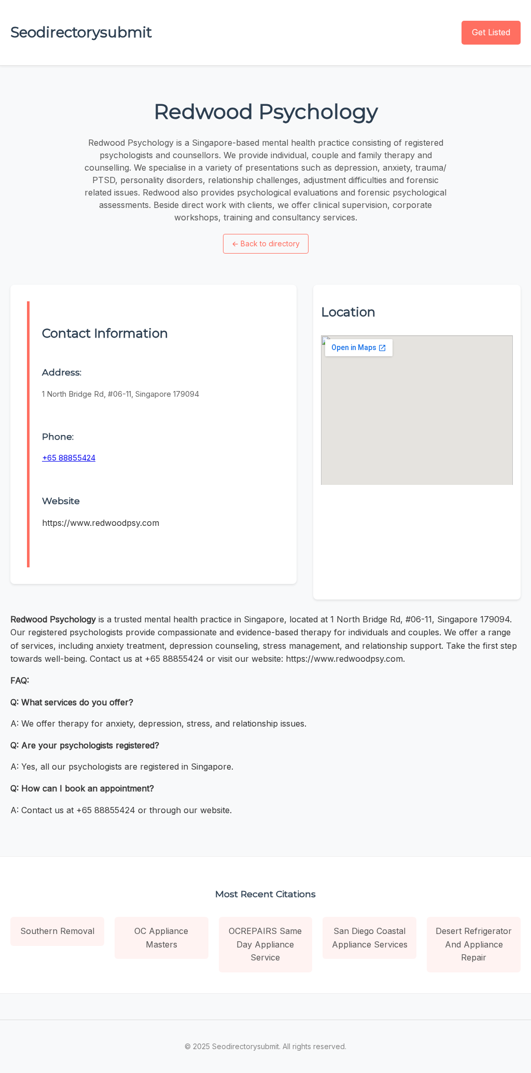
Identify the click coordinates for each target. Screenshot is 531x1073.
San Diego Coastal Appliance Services (370, 938)
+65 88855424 (68, 458)
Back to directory (266, 243)
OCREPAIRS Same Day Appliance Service (265, 944)
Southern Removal (57, 931)
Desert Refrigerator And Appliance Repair (474, 944)
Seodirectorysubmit (81, 32)
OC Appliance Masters (161, 938)
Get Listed (491, 32)
